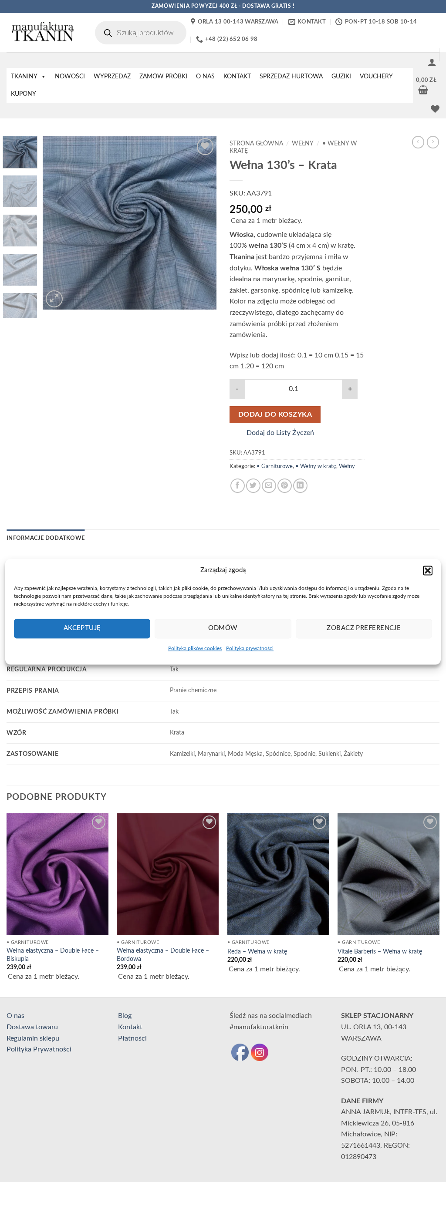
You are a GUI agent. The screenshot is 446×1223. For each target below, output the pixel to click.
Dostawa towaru (32, 1027)
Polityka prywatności (250, 648)
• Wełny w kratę (315, 466)
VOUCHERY (376, 77)
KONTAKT (237, 77)
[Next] (202, 223)
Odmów (222, 628)
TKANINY (24, 77)
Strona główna (256, 144)
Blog (125, 1015)
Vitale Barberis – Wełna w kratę (380, 951)
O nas (15, 1015)
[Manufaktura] (42, 32)
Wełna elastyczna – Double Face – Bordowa (163, 954)
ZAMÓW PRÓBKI (163, 77)
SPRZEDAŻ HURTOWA (291, 77)
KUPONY (23, 94)
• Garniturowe (275, 466)
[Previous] (57, 223)
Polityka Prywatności (39, 1049)
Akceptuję (82, 628)
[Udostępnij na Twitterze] (253, 485)
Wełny (303, 144)
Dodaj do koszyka (275, 414)
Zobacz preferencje (364, 628)
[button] (427, 570)
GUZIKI (341, 77)
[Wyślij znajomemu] (269, 485)
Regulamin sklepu (33, 1038)
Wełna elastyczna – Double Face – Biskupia (53, 954)
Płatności (132, 1038)
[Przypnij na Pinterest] (284, 485)
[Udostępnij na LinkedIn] (300, 485)
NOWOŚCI (70, 77)
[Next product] (418, 142)
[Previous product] (433, 142)
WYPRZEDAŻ (112, 77)
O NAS (205, 77)
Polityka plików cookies (195, 648)
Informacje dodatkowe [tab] (45, 538)
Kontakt (130, 1027)
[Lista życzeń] (435, 108)
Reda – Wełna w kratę (257, 951)
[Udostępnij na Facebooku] (237, 485)
